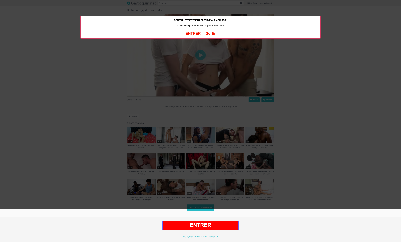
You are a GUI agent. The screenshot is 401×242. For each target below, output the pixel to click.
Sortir (211, 33)
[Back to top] (395, 235)
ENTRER (193, 33)
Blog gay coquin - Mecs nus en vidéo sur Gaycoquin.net (200, 237)
